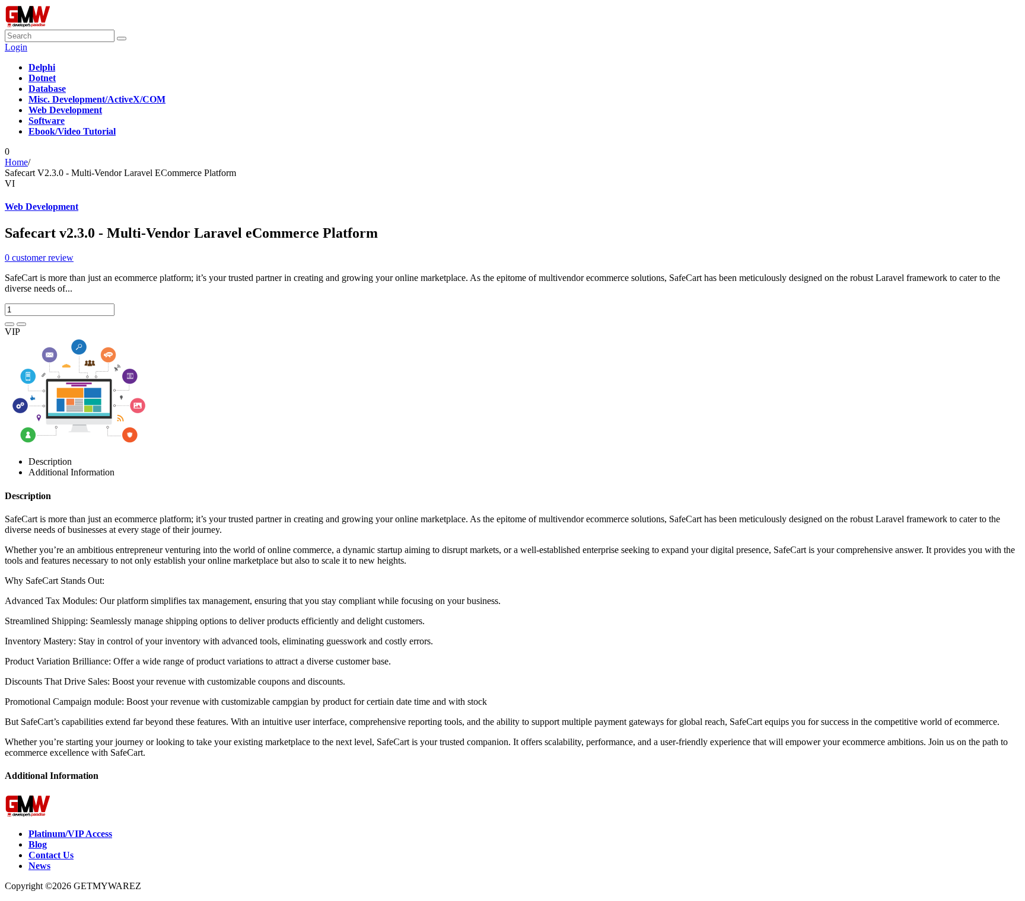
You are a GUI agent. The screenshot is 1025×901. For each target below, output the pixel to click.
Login (16, 47)
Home (16, 162)
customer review (39, 258)
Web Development (41, 207)
